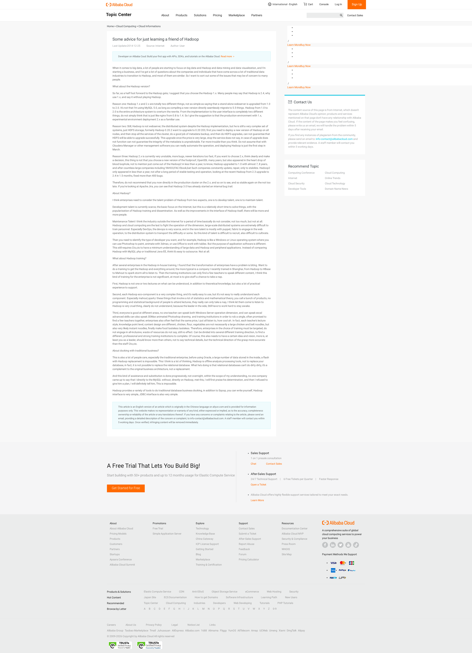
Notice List (194, 624)
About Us (131, 624)
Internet (292, 178)
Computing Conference (301, 172)
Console (324, 4)
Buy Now (305, 44)
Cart (310, 4)
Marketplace (237, 15)
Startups (115, 554)
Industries (199, 603)
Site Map (287, 554)
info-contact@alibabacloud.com (334, 138)
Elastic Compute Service (157, 591)
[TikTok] (356, 545)
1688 (204, 630)
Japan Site (150, 597)
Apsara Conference (121, 559)
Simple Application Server (167, 533)
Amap (254, 630)
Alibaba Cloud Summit (122, 564)
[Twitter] (340, 545)
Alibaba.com (192, 630)
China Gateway (204, 538)
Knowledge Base (205, 533)
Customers (116, 543)
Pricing (217, 15)
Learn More (293, 44)
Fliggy (223, 630)
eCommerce (252, 591)
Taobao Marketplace (136, 630)
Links (212, 624)
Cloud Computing (335, 172)
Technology (202, 528)
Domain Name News (336, 188)
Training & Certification (209, 564)
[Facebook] (325, 545)
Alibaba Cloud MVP (293, 533)
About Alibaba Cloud (121, 528)
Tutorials (265, 603)
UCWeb (263, 630)
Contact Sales (355, 15)
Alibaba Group (115, 630)
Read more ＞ (228, 56)
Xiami (282, 630)
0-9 (275, 608)
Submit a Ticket (247, 533)
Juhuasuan (163, 630)
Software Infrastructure (239, 597)
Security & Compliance (294, 538)
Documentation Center (295, 528)
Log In (338, 4)
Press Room (289, 543)
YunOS (232, 630)
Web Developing (243, 603)
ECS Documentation (175, 597)
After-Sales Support (250, 538)
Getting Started (204, 549)
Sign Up (357, 4)
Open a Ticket (258, 484)
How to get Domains (206, 597)
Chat (253, 463)
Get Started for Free (126, 488)
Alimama (213, 630)
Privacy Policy (154, 624)
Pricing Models (118, 533)
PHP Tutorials (285, 603)
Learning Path (269, 597)
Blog (198, 554)
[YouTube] (348, 545)
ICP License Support (207, 543)
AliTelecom (243, 630)
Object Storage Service (224, 591)
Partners (256, 15)
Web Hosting (274, 591)
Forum (242, 554)
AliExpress (178, 630)
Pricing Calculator (249, 559)
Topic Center (151, 603)
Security (294, 591)
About (165, 15)
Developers (219, 603)
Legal (174, 624)
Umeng (273, 630)
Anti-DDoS (198, 591)
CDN (181, 591)
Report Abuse (246, 543)
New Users (291, 597)
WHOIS (286, 549)
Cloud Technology (335, 183)
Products (181, 15)
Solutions (200, 15)
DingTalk (291, 630)
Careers (111, 624)
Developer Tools (297, 188)
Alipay (301, 630)
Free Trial (158, 528)
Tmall (153, 630)
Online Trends (332, 178)
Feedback (244, 549)
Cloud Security (296, 183)
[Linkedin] (333, 545)
